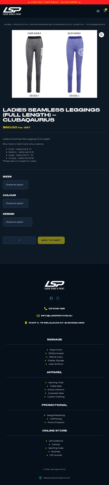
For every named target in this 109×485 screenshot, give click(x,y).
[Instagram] (57, 298)
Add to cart (51, 240)
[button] (98, 11)
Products (20, 24)
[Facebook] (51, 298)
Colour (9, 195)
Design (8, 214)
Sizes (7, 177)
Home (7, 24)
